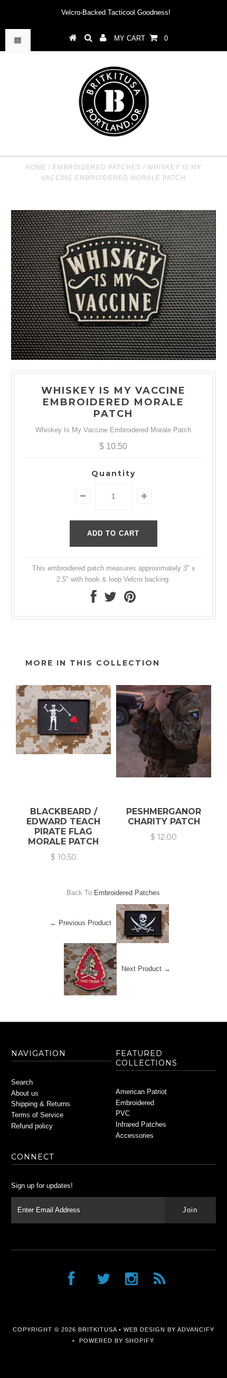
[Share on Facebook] (94, 599)
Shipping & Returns (40, 1104)
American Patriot (141, 1092)
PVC (123, 1113)
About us (25, 1093)
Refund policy (32, 1126)
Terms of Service (37, 1115)
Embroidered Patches (97, 167)
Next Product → (146, 969)
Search (22, 1082)
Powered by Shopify (116, 1340)
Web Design (144, 1329)
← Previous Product (80, 923)
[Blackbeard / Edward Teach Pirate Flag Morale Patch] (63, 752)
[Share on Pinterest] (130, 599)
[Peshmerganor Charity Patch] (163, 775)
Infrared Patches (141, 1124)
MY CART (141, 38)
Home (35, 167)
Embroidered (135, 1103)
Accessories (135, 1135)
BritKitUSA (97, 1329)
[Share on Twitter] (110, 599)
